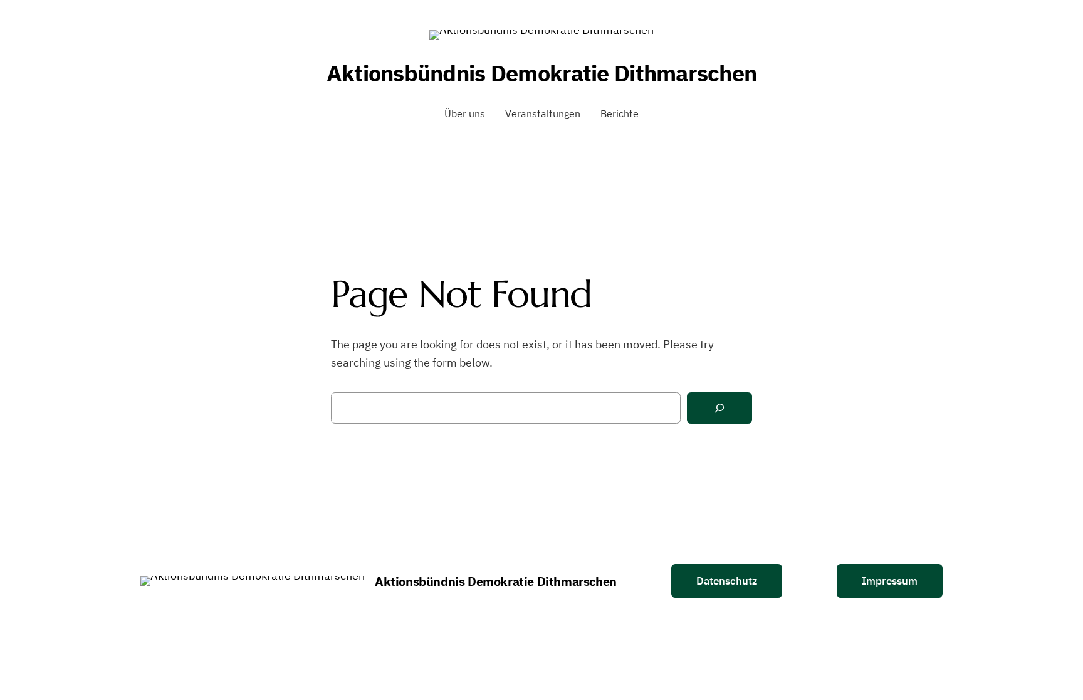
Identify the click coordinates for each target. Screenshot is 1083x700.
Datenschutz (726, 581)
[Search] (719, 408)
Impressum (890, 581)
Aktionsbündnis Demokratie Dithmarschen (542, 73)
